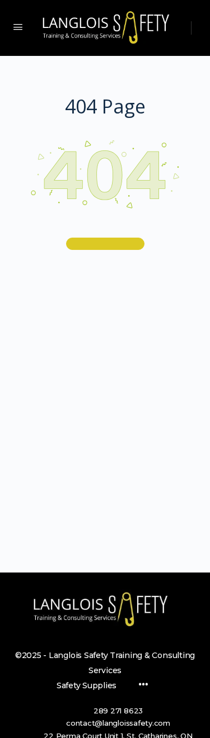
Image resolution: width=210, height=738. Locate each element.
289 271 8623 (118, 710)
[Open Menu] (18, 27)
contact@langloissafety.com (118, 722)
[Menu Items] (143, 685)
